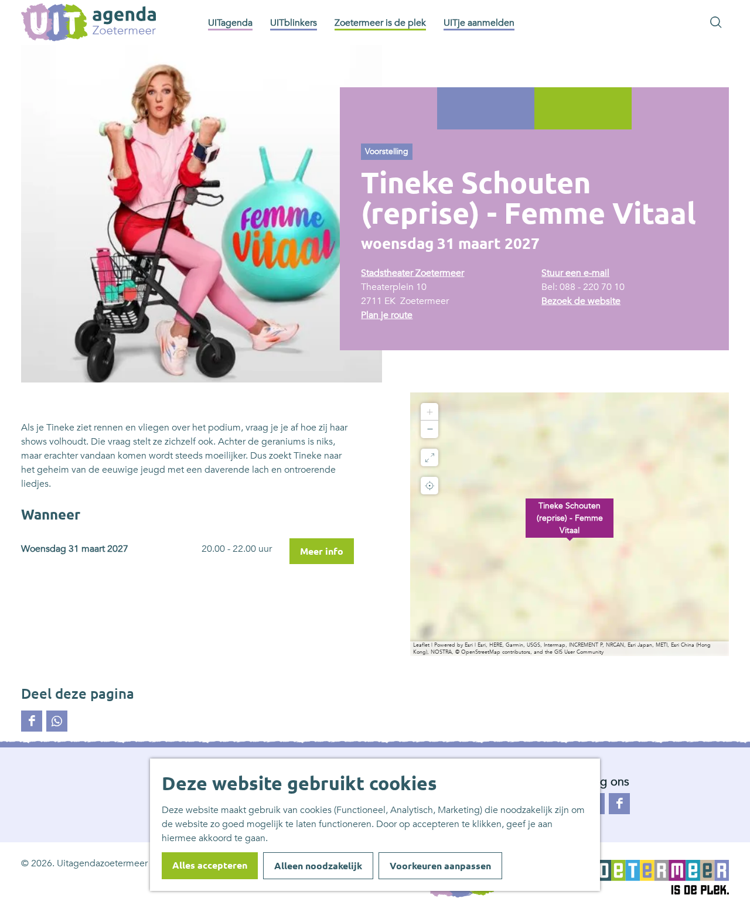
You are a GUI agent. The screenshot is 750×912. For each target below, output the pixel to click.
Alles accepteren (209, 865)
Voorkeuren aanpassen (440, 865)
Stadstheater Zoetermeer (412, 273)
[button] (569, 524)
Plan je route (386, 315)
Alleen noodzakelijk (318, 865)
